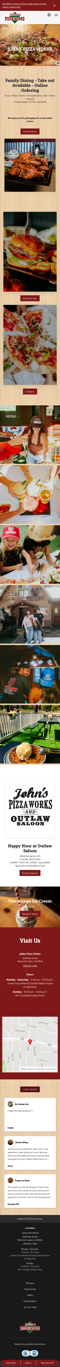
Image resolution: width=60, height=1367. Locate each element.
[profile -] (49, 15)
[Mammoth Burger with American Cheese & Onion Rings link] (30, 251)
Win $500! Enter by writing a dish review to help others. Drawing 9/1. (24, 5)
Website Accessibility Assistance (30, 1344)
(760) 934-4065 (30, 1243)
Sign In (28, 1362)
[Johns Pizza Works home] (14, 18)
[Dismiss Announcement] (54, 5)
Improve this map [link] (49, 1069)
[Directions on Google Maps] (30, 1044)
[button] (30, 435)
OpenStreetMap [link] (36, 1069)
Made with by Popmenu (22, 1218)
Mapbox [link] (25, 1069)
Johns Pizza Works (30, 1327)
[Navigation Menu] (56, 15)
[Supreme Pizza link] (30, 344)
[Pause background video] (58, 63)
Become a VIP (47, 1362)
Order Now (11, 1362)
